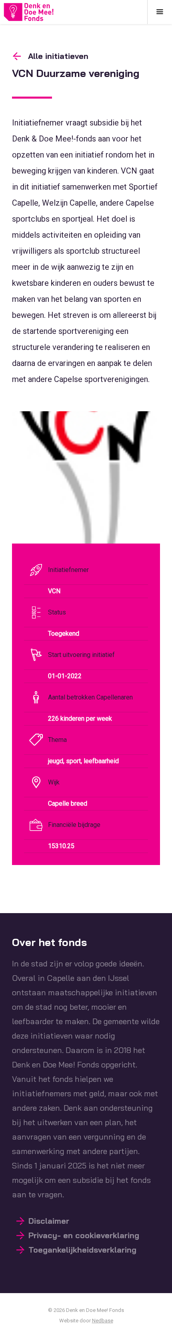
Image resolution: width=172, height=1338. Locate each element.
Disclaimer (48, 1221)
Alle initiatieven (58, 56)
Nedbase (102, 1321)
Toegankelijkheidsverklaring (82, 1250)
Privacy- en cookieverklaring (83, 1235)
